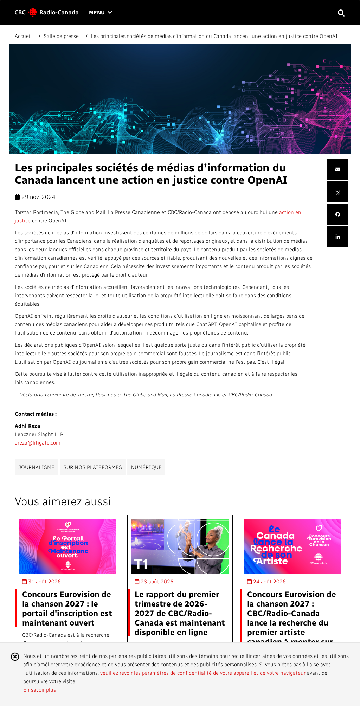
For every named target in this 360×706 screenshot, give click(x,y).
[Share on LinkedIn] (338, 237)
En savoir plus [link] (39, 689)
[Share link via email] (338, 169)
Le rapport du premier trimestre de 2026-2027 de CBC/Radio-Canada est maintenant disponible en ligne (180, 612)
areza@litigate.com (37, 442)
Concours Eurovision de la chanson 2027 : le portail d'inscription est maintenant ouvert (67, 608)
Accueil (24, 36)
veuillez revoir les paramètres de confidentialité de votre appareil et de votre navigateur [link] (203, 672)
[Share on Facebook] (338, 214)
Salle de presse (61, 36)
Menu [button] (100, 13)
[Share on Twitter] (338, 191)
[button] (340, 12)
